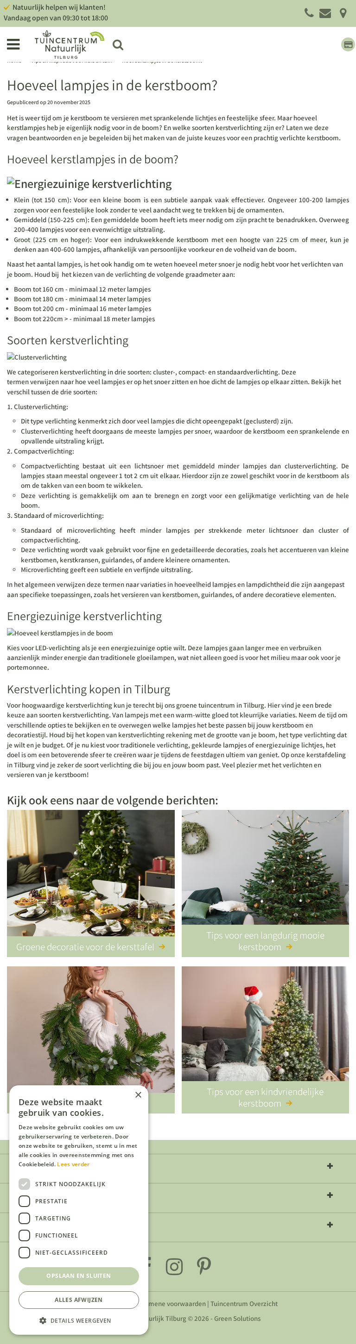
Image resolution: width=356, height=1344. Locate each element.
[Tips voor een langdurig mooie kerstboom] (266, 875)
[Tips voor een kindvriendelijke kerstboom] (266, 1031)
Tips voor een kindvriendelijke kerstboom (265, 1097)
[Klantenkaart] (348, 44)
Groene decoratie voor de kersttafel (85, 946)
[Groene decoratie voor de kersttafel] (91, 875)
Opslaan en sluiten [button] (78, 1276)
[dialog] (78, 1210)
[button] (79, 1320)
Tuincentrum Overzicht (244, 1303)
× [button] (137, 1095)
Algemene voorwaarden (170, 1303)
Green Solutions (237, 1318)
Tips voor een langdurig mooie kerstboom (265, 941)
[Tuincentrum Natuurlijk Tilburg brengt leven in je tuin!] (69, 44)
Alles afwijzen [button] (79, 1300)
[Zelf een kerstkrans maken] (91, 1031)
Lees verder (73, 1164)
